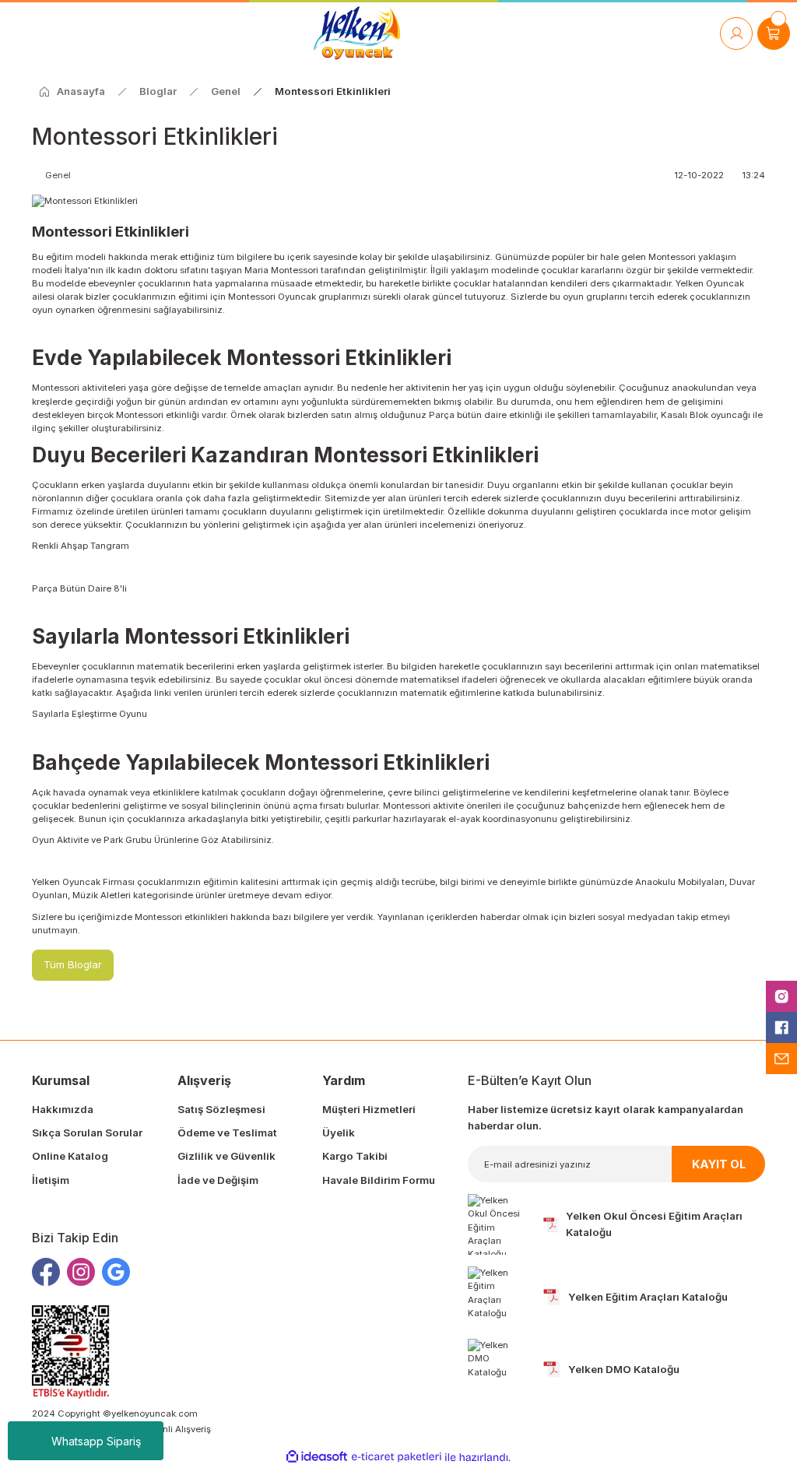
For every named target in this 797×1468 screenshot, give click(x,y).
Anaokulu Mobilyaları (680, 881)
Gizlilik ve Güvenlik (226, 1156)
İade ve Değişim (217, 1180)
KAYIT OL (719, 1164)
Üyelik (338, 1132)
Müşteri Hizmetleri (369, 1109)
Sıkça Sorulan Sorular (87, 1132)
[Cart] (773, 33)
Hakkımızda (62, 1109)
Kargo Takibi (355, 1156)
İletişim (50, 1180)
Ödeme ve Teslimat (227, 1132)
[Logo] (357, 33)
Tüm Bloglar (73, 964)
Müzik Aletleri (100, 895)
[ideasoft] (317, 1457)
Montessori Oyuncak (272, 296)
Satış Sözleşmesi (221, 1109)
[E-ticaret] (396, 1457)
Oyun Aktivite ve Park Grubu (92, 839)
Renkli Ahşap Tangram (82, 545)
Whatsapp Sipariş (96, 1441)
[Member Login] (736, 33)
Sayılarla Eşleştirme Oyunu (89, 713)
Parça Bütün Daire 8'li (79, 588)
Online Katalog (70, 1156)
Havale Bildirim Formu (378, 1180)
